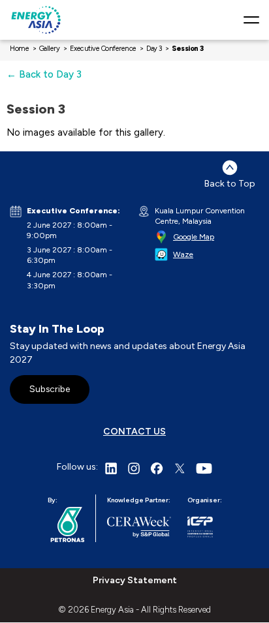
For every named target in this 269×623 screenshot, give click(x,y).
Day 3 (154, 48)
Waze (183, 254)
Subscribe (49, 389)
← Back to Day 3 (44, 74)
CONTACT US (134, 431)
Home (19, 48)
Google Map (193, 236)
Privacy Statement (135, 580)
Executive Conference (103, 48)
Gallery (49, 48)
